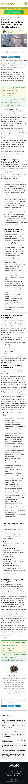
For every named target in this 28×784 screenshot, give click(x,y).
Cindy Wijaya (10, 32)
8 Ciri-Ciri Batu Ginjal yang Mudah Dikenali (13, 731)
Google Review (12, 702)
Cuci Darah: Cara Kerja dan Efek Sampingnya (14, 750)
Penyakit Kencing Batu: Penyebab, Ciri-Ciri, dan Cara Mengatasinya (12, 24)
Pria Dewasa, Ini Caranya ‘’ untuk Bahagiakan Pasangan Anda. (14, 102)
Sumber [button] (5, 637)
